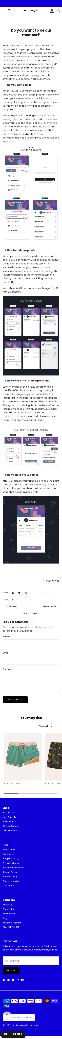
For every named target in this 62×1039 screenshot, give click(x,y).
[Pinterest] (22, 980)
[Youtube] (13, 980)
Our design (9, 909)
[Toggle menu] (3, 11)
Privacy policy (10, 876)
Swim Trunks (9, 821)
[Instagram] (8, 980)
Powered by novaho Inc (28, 1025)
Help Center (9, 849)
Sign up (11, 970)
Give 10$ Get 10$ (11, 927)
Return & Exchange (13, 867)
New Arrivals (9, 817)
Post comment (15, 699)
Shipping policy (11, 858)
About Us (7, 904)
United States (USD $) (16, 1017)
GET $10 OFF (13, 1034)
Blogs (6, 918)
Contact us (8, 854)
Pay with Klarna (11, 863)
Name (6, 636)
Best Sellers (9, 812)
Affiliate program (12, 922)
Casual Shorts (10, 830)
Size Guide (8, 885)
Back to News (31, 613)
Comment (8, 669)
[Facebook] (4, 980)
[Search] (11, 11)
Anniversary (9, 913)
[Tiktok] (18, 980)
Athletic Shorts (10, 826)
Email (6, 652)
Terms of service (12, 881)
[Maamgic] (31, 11)
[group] (23, 759)
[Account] (51, 11)
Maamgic (13, 1025)
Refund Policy (10, 872)
